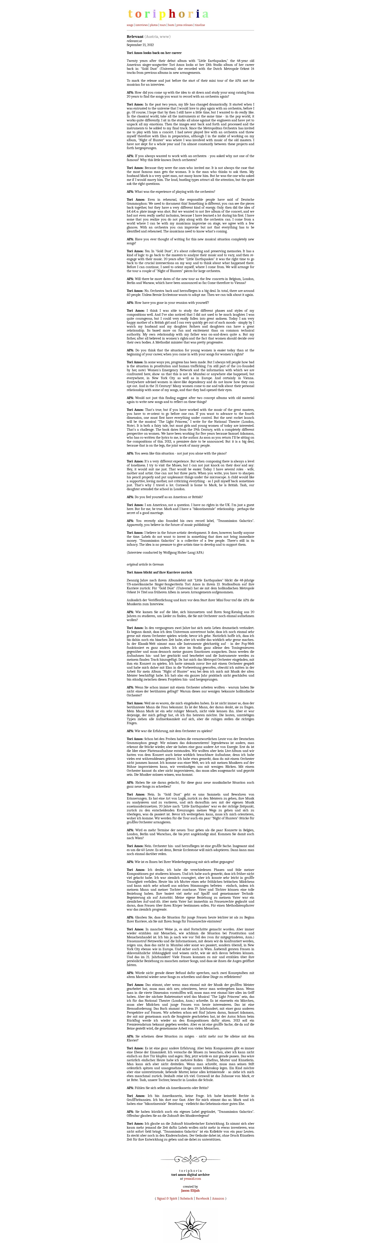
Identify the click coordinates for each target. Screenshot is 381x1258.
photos (154, 25)
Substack (186, 1198)
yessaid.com (192, 1179)
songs (130, 25)
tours (163, 25)
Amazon (218, 1198)
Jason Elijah (190, 1191)
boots (171, 25)
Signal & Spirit (167, 1198)
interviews (141, 25)
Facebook (202, 1198)
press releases (184, 25)
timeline (200, 25)
